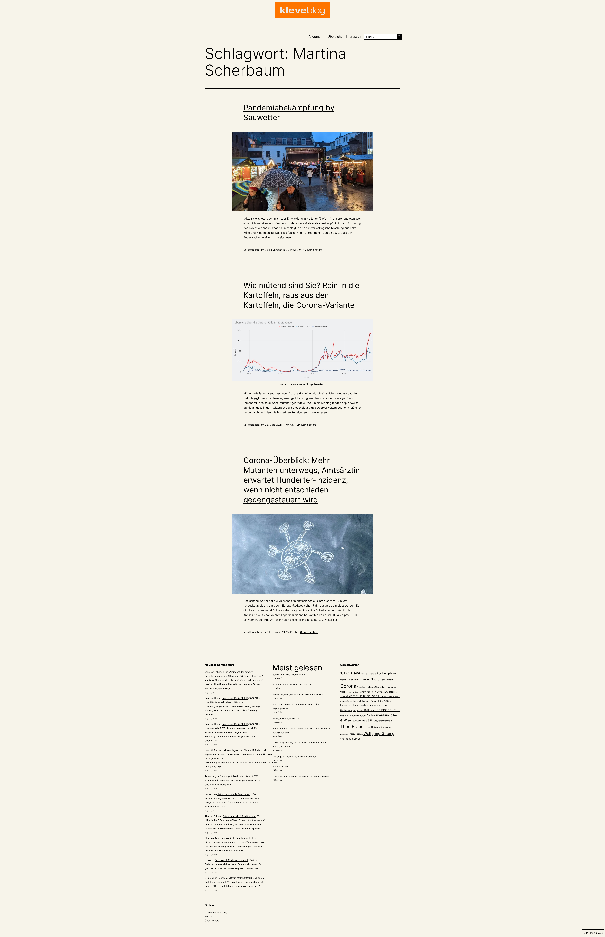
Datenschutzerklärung (216, 912)
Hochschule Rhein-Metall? (235, 698)
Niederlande (346, 710)
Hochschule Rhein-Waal (362, 696)
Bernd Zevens (347, 679)
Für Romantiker (280, 766)
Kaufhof (364, 701)
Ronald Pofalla (358, 715)
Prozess (360, 710)
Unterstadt (376, 727)
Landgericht (346, 705)
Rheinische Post (387, 710)
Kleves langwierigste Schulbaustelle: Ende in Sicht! (298, 694)
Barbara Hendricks (368, 674)
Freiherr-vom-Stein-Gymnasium (373, 692)
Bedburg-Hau (386, 673)
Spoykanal (378, 721)
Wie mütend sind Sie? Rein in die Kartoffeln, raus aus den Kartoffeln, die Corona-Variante (301, 295)
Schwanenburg (378, 715)
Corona (348, 686)
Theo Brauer (352, 726)
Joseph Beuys (394, 696)
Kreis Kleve (383, 700)
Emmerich (361, 687)
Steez (208, 838)
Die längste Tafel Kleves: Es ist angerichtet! (295, 756)
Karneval (357, 701)
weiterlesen (284, 237)
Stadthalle (387, 721)
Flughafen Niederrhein (375, 687)
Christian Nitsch (386, 679)
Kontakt (209, 916)
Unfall (368, 727)
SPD (370, 720)
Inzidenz (383, 696)
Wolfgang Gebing (379, 733)
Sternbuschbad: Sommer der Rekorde (292, 684)
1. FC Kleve (350, 673)
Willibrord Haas (356, 734)
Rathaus (369, 710)
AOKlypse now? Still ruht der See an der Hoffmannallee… (301, 776)
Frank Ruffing (352, 692)
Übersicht (335, 36)
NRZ (354, 710)
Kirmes (372, 701)
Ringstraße (345, 715)
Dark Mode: (590, 932)
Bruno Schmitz (362, 680)
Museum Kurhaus (380, 705)
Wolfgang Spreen (350, 738)
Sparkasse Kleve (359, 721)
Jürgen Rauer (346, 701)
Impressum (354, 36)
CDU (373, 679)
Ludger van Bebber (362, 705)
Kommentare (312, 249)
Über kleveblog (212, 920)
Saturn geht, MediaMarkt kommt (236, 776)
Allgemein (315, 36)
